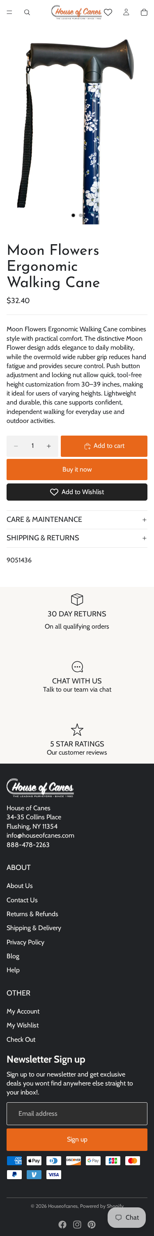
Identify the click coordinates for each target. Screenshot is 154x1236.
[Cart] (144, 12)
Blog (13, 956)
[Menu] (9, 12)
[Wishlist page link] (108, 12)
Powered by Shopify (102, 1206)
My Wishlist (23, 1025)
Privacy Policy (25, 942)
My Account (23, 1011)
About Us (20, 886)
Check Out (21, 1039)
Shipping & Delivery (34, 928)
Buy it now (77, 469)
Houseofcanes (63, 1206)
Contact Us (22, 899)
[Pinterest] (92, 1224)
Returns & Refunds (32, 914)
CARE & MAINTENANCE (44, 519)
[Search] (27, 12)
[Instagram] (77, 1224)
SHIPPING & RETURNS (43, 537)
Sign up (77, 1139)
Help (13, 970)
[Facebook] (62, 1224)
